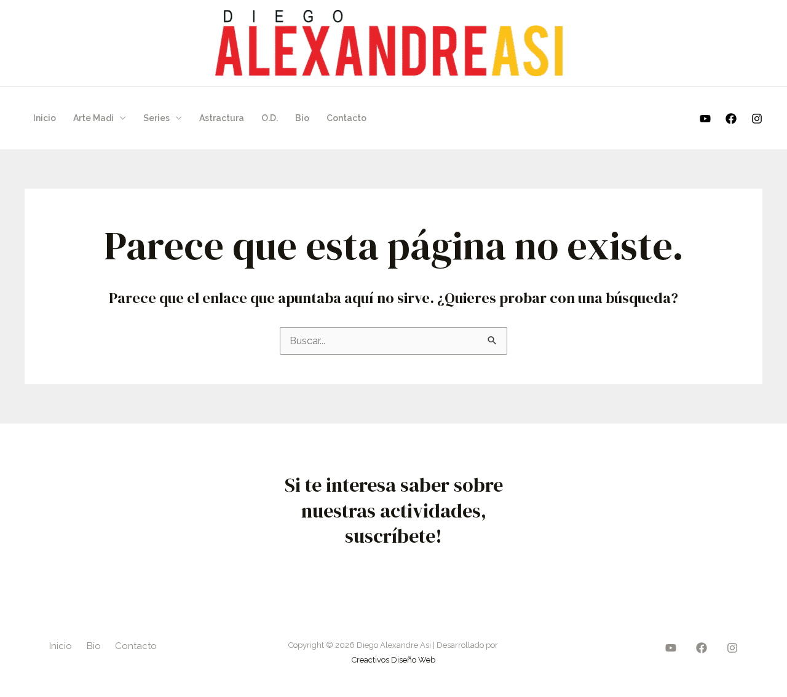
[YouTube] (705, 118)
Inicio (44, 118)
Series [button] (156, 118)
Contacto (346, 118)
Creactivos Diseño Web (393, 659)
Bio (302, 118)
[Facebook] (731, 118)
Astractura (221, 118)
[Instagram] (756, 118)
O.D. (269, 118)
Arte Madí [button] (93, 118)
